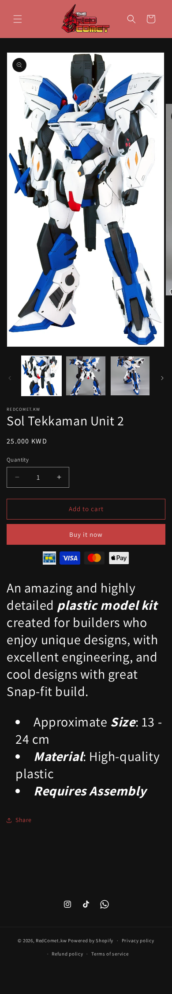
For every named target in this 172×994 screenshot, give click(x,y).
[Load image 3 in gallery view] (130, 376)
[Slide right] (162, 378)
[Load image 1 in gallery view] (41, 376)
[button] (17, 19)
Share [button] (23, 820)
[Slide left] (9, 378)
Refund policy (67, 954)
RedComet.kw (51, 940)
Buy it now (86, 534)
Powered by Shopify (90, 940)
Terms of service (109, 954)
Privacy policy (138, 940)
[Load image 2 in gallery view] (85, 376)
